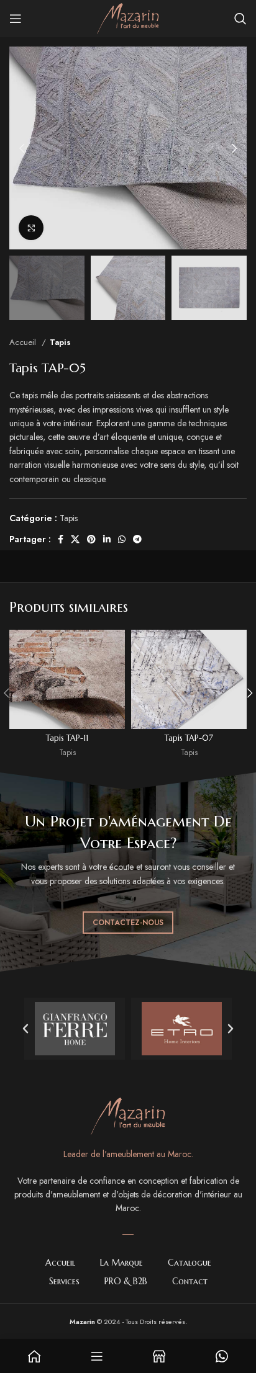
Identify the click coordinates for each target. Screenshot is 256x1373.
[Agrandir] (31, 227)
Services (64, 1281)
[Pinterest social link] (91, 539)
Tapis (60, 342)
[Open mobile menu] (15, 18)
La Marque (121, 1262)
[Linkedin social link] (106, 539)
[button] (25, 1028)
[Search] (240, 18)
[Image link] (128, 1115)
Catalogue (189, 1262)
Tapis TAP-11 (67, 738)
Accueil (24, 342)
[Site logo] (128, 17)
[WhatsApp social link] (121, 539)
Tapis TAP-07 (189, 738)
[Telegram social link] (137, 539)
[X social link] (75, 539)
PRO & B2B (125, 1281)
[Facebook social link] (60, 539)
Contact (190, 1281)
